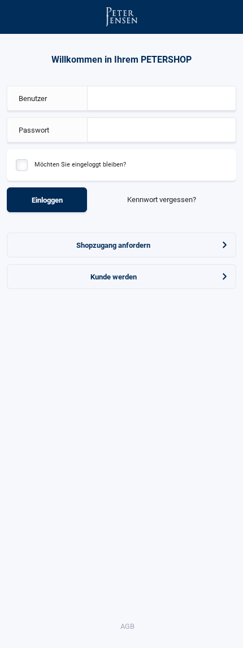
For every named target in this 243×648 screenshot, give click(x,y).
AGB (127, 626)
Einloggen (47, 200)
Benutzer (33, 98)
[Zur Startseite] (121, 17)
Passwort (34, 130)
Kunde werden (113, 277)
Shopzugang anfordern (113, 245)
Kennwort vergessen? (161, 199)
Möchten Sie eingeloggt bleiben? (80, 164)
